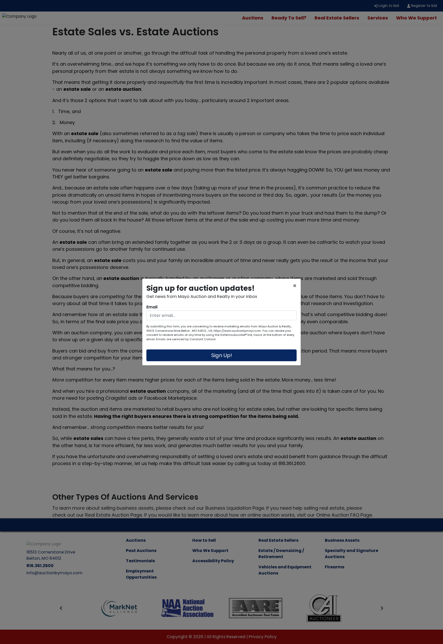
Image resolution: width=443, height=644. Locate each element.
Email (151, 307)
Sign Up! (221, 355)
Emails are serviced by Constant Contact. (186, 339)
